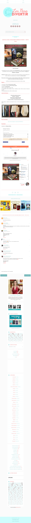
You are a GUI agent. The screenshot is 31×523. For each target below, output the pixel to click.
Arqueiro (10, 483)
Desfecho (18, 500)
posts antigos (27, 275)
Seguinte (9, 485)
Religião (14, 419)
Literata (14, 499)
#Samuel (13, 335)
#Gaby (17, 336)
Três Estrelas (16, 504)
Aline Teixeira (5, 223)
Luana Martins (5, 245)
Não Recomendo (15, 355)
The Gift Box (9, 504)
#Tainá (16, 335)
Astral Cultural (9, 500)
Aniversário (15, 464)
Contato (8, 2)
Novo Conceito (17, 483)
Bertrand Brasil (10, 488)
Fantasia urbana (14, 398)
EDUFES (21, 500)
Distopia (14, 388)
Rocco (9, 484)
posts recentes (3, 275)
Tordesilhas (13, 504)
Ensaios (14, 392)
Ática (21, 497)
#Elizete (13, 340)
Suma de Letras (12, 486)
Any (4, 239)
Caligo (16, 495)
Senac (21, 503)
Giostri (19, 501)
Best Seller (17, 491)
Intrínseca (21, 488)
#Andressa (20, 335)
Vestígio (22, 504)
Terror (14, 437)
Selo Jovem (20, 492)
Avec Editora (13, 500)
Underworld (19, 504)
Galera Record (12, 487)
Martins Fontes (10, 495)
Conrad (16, 500)
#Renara (13, 336)
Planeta (17, 487)
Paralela (16, 489)
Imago (14, 497)
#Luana (20, 336)
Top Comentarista (15, 448)
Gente (9, 491)
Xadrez (14, 439)
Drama (14, 390)
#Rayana (16, 338)
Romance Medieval (14, 425)
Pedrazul (16, 492)
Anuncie (23, 2)
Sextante (11, 489)
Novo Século (19, 484)
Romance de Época (13, 427)
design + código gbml (15, 521)
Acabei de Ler (15, 451)
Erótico (14, 394)
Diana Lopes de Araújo (7, 256)
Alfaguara (13, 492)
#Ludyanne (12, 338)
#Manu (9, 336)
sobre (10, 306)
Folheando (17, 501)
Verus (20, 485)
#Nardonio (21, 333)
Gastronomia (14, 404)
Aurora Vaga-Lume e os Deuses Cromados (15, 467)
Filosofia (14, 402)
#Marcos (20, 334)
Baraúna (9, 493)
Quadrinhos (14, 417)
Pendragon (10, 503)
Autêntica (16, 496)
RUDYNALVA (5, 230)
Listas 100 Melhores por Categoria (15, 466)
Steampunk (14, 431)
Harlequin (15, 485)
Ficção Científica (14, 400)
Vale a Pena (15, 351)
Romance (14, 421)
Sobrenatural (14, 429)
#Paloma (14, 339)
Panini (14, 495)
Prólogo (16, 503)
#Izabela (17, 339)
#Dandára (10, 339)
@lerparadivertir (18, 507)
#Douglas (11, 334)
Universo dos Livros (20, 486)
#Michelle (21, 339)
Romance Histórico (14, 423)
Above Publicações (17, 499)
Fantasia (14, 396)
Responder (4, 221)
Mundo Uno (9, 496)
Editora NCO (9, 501)
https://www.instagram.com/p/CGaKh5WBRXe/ (15, 121)
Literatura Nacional (15, 447)
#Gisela (9, 333)
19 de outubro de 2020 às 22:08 (6, 231)
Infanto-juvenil (14, 406)
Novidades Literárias (15, 457)
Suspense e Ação (14, 433)
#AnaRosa (9, 340)
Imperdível (15, 352)
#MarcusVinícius (17, 340)
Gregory (22, 501)
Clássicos (14, 384)
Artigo (15, 460)
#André (9, 338)
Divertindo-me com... (15, 463)
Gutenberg (13, 491)
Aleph (20, 487)
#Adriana (16, 334)
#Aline (22, 338)
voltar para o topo (15, 519)
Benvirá (19, 496)
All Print (13, 496)
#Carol (9, 335)
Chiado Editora (20, 495)
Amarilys (21, 499)
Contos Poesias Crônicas (14, 386)
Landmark (13, 493)
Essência (16, 488)
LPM (11, 499)
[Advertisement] (15, 366)
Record (14, 484)
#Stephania (19, 338)
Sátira (14, 435)
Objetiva (18, 493)
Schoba (19, 503)
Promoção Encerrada (15, 445)
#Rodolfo (15, 333)
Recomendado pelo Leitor (15, 454)
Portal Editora (13, 503)
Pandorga (20, 489)
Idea (11, 497)
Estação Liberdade (13, 501)
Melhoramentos (18, 497)
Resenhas (10, 307)
